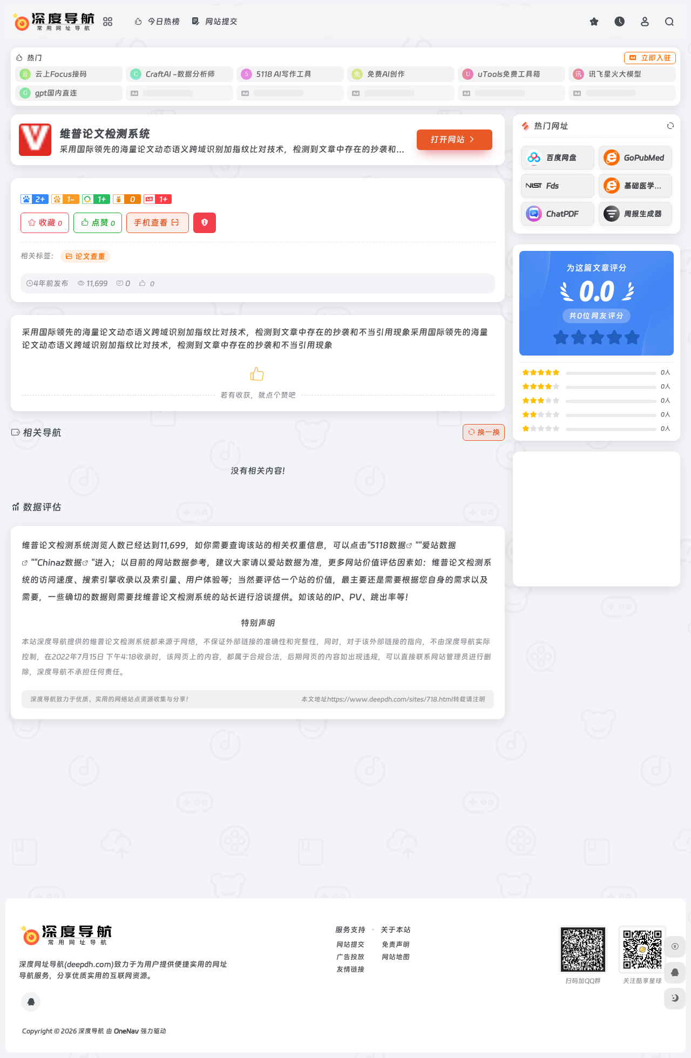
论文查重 (90, 256)
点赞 (103, 222)
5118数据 (388, 545)
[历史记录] (619, 21)
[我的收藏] (594, 21)
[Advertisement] (258, 803)
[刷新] (670, 126)
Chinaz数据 (59, 562)
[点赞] (258, 372)
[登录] (644, 21)
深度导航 (91, 1031)
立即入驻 (656, 57)
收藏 (50, 222)
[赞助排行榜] (675, 947)
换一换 (488, 432)
